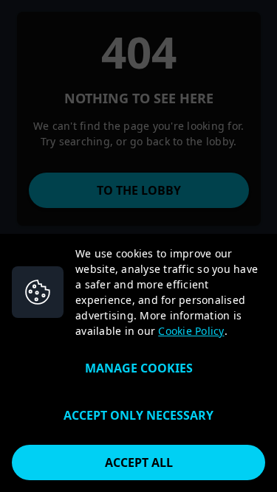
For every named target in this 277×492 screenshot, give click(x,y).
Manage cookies (139, 368)
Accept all (139, 462)
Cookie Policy (191, 331)
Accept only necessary (138, 415)
